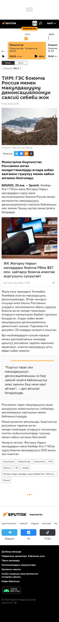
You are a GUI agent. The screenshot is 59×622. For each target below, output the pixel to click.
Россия (6, 480)
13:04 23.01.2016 (10, 103)
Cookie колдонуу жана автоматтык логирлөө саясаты (20, 575)
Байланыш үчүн (36, 556)
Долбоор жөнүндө (11, 551)
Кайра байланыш (11, 581)
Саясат (24, 523)
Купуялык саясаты (11, 569)
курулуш (7, 467)
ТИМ (50, 461)
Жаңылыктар (24, 461)
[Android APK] (11, 590)
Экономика (39, 461)
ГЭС (16, 467)
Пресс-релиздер (11, 560)
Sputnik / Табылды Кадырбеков (18, 147)
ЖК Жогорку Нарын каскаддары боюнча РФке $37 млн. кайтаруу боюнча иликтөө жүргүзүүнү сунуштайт (29, 269)
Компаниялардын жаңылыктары (19, 564)
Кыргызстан (8, 461)
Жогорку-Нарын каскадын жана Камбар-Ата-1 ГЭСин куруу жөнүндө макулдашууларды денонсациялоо (30, 474)
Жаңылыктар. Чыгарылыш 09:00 (24, 50)
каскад (25, 467)
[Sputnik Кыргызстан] (10, 24)
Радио (35, 523)
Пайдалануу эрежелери (14, 556)
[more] (53, 282)
